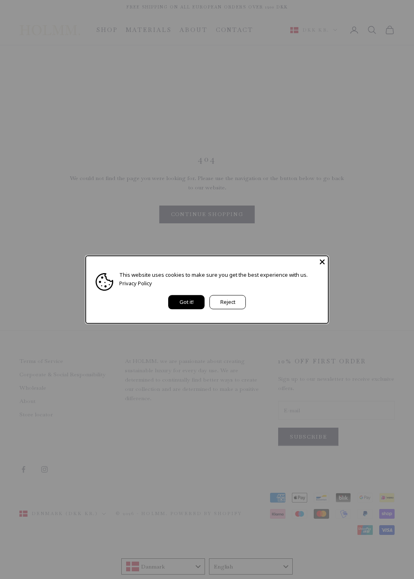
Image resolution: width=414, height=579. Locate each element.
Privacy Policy (135, 283)
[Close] (322, 262)
